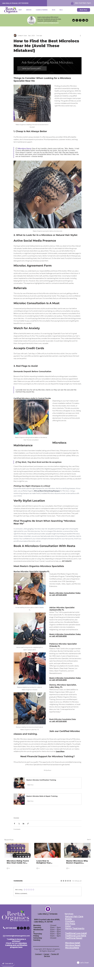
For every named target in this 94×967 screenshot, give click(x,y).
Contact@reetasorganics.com (18, 936)
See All (89, 839)
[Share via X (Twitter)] (19, 823)
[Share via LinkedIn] (23, 823)
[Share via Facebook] (14, 823)
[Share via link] (28, 823)
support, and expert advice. (47, 21)
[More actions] (80, 35)
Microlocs (16, 817)
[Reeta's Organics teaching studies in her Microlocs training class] (77, 850)
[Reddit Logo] (73, 20)
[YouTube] (86, 20)
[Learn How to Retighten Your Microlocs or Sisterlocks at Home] (47, 850)
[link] (72, 2)
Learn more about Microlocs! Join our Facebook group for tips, (49, 18)
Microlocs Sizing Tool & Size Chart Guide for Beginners (18, 862)
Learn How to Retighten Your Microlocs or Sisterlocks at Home (45, 862)
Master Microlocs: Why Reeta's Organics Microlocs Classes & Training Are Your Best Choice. (77, 862)
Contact (38, 954)
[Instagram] (77, 20)
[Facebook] (80, 20)
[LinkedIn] (83, 20)
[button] (32, 68)
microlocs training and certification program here (16, 945)
